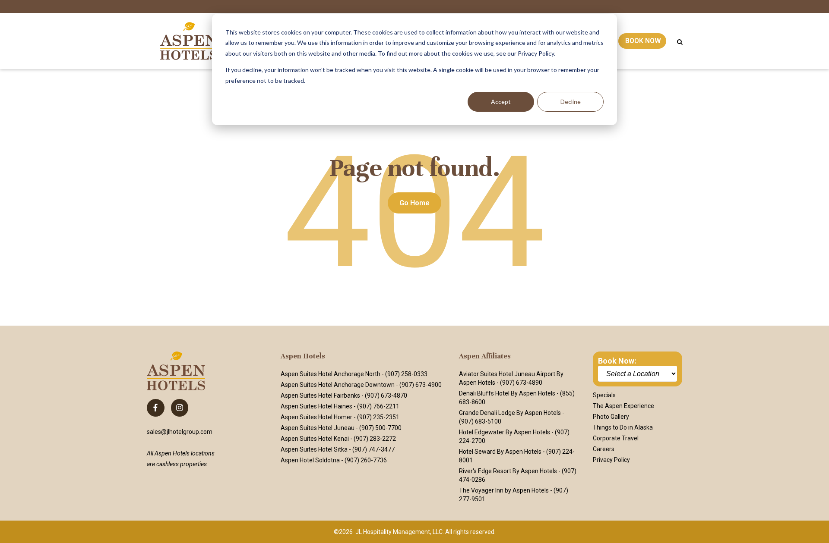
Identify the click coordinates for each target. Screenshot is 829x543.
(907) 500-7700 (380, 427)
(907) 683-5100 (480, 421)
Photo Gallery (611, 416)
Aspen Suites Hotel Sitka (314, 449)
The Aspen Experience (623, 405)
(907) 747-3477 (373, 449)
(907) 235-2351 (378, 417)
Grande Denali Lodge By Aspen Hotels (510, 412)
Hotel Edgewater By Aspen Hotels (504, 432)
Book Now (643, 41)
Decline (570, 101)
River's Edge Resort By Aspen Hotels (508, 471)
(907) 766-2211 (378, 406)
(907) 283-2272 (375, 438)
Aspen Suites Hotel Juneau (317, 427)
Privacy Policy (611, 459)
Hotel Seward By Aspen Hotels (500, 451)
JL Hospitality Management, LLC (399, 531)
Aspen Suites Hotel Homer (316, 417)
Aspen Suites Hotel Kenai (315, 438)
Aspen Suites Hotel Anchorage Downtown (338, 384)
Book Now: (617, 360)
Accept (501, 101)
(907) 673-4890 (521, 382)
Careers (603, 449)
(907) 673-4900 (420, 384)
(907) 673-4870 (386, 395)
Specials (604, 395)
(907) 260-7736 (366, 460)
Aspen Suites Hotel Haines (316, 406)
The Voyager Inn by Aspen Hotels (504, 490)
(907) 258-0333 (406, 373)
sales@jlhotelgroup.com (179, 431)
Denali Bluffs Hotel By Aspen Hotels (507, 393)
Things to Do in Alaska (623, 427)
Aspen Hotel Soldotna (310, 460)
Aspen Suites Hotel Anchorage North (330, 373)
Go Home (414, 203)
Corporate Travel (616, 438)
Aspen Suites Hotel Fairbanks (320, 395)
